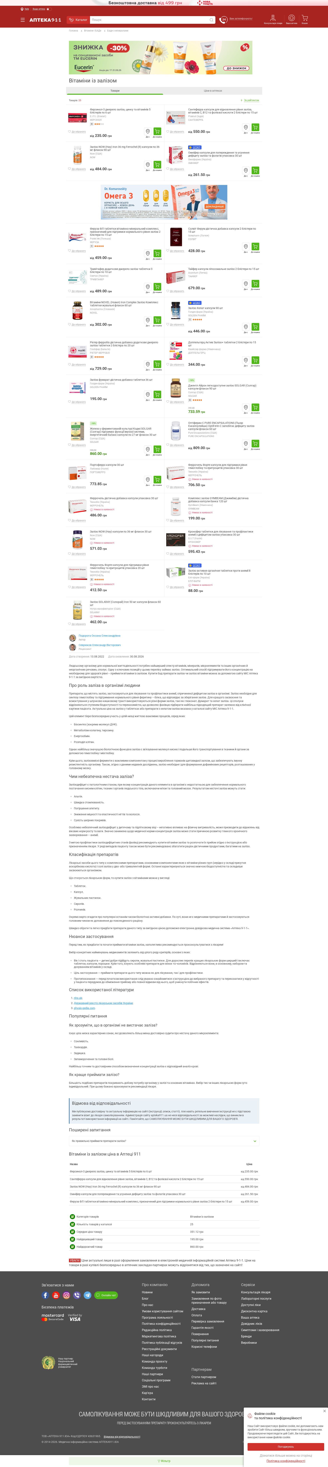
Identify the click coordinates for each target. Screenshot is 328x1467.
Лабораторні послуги (256, 1298)
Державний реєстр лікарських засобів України (103, 1003)
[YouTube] (56, 1295)
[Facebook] (45, 1295)
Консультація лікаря (273, 23)
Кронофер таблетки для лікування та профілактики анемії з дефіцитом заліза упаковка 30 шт (220, 533)
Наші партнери (152, 1374)
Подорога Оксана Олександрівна (99, 635)
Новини (147, 1292)
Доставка (198, 1309)
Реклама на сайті (203, 1383)
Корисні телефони (204, 1347)
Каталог (81, 20)
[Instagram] (66, 1295)
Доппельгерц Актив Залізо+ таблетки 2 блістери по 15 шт (222, 344)
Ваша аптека (250, 1317)
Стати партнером (203, 1377)
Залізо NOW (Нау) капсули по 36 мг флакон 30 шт (121, 531)
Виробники (249, 1343)
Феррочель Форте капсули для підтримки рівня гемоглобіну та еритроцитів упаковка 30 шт (217, 466)
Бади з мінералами (117, 30)
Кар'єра (147, 1393)
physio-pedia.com (84, 1008)
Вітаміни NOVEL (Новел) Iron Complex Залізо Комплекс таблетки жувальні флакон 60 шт (124, 304)
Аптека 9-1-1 (45, 20)
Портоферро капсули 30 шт (107, 465)
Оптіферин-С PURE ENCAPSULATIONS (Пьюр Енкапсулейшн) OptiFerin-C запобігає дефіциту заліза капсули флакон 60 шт (221, 426)
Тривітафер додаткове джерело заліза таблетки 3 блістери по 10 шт (121, 271)
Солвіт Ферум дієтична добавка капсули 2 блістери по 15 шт (222, 230)
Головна (73, 30)
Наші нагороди (152, 1355)
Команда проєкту (154, 1361)
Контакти (148, 1399)
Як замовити (200, 1292)
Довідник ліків (251, 1324)
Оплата (196, 1315)
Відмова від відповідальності (122, 1436)
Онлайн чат (108, 1295)
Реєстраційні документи (159, 1349)
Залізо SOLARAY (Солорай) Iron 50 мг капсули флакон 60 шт (125, 604)
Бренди (246, 1336)
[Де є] (148, 131)
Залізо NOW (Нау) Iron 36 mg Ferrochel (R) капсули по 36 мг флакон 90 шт (125, 148)
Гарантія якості (202, 1328)
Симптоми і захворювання (260, 1330)
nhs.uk (78, 997)
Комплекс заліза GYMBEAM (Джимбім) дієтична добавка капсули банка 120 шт (218, 500)
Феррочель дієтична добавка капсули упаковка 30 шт (124, 498)
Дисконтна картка (254, 1311)
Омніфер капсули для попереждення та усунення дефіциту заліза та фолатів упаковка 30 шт (218, 154)
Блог (145, 1298)
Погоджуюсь (324, 1411)
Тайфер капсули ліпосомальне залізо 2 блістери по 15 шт (223, 269)
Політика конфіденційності (161, 1324)
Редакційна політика (157, 1330)
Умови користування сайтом (162, 1311)
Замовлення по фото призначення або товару (209, 1300)
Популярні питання (205, 1340)
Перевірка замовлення (207, 1321)
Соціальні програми (156, 1380)
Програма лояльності (157, 1317)
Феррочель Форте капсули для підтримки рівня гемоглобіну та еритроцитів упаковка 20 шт (119, 567)
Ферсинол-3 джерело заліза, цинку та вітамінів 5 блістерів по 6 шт (120, 111)
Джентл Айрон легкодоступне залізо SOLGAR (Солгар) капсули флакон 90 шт (222, 387)
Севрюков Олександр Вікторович (100, 645)
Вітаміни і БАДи (92, 30)
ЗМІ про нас (150, 1386)
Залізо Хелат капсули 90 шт (205, 308)
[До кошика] (157, 131)
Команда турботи (154, 1368)
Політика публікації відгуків (162, 1343)
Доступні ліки (251, 1305)
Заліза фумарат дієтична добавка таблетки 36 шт (121, 379)
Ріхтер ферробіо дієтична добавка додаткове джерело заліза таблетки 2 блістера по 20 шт (124, 344)
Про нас (147, 1305)
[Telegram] (87, 1295)
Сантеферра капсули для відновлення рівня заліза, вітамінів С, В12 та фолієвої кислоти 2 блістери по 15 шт (223, 111)
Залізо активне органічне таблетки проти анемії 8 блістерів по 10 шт (219, 572)
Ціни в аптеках (213, 90)
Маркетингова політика (159, 1336)
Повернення (200, 1334)
